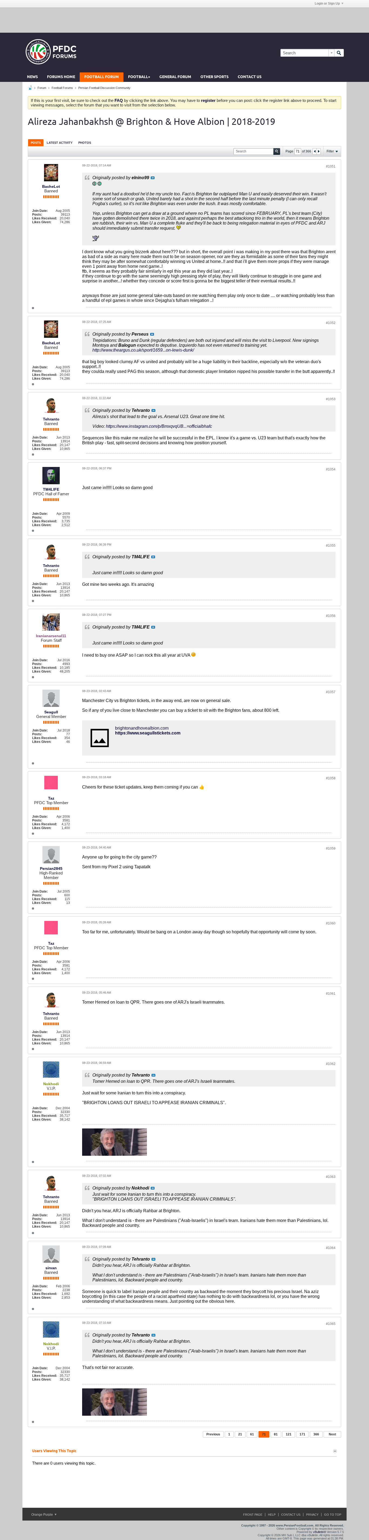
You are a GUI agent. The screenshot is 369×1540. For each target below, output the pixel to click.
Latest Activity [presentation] (59, 142)
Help (272, 1514)
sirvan (51, 1268)
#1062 (331, 1064)
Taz (51, 798)
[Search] (339, 53)
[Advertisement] (184, 20)
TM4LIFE (51, 489)
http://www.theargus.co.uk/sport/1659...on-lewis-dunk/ (143, 350)
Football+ (139, 77)
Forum (42, 87)
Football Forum (101, 77)
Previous (213, 1434)
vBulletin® (319, 1532)
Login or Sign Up (327, 3)
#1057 (331, 692)
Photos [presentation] (84, 142)
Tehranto (51, 419)
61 (252, 1434)
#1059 (331, 848)
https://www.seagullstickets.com (147, 733)
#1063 (331, 1177)
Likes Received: (44, 218)
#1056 (331, 616)
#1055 (331, 545)
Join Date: (40, 211)
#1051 (331, 166)
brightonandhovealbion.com (142, 728)
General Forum (175, 77)
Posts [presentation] (36, 142)
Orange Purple (42, 1514)
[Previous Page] (315, 151)
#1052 (331, 323)
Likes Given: (41, 222)
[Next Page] (318, 151)
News (32, 77)
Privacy (312, 1514)
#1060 (331, 923)
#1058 (331, 778)
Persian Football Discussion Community (104, 87)
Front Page (252, 1514)
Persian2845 (51, 868)
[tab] (36, 142)
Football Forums (62, 87)
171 (302, 1434)
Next (332, 1434)
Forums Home (61, 77)
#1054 (331, 469)
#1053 (331, 399)
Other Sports (214, 77)
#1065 (331, 1324)
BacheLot (51, 186)
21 (240, 1434)
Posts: (37, 214)
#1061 (331, 994)
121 (288, 1434)
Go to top (332, 1514)
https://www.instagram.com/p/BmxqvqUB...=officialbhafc (159, 426)
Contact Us (249, 77)
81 (276, 1434)
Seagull (51, 712)
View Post (153, 177)
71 (264, 1434)
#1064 (331, 1248)
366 (316, 1434)
